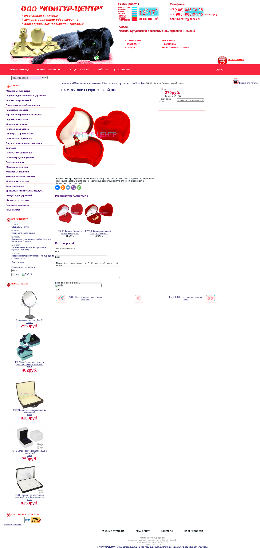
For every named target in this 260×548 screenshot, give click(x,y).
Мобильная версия (13, 524)
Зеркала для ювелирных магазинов (24, 143)
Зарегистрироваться (49, 69)
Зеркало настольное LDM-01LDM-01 (29, 321)
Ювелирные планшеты (18, 91)
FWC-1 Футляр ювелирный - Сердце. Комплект (98, 232)
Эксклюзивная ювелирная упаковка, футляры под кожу (28, 248)
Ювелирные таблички (17, 172)
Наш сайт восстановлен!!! (24, 233)
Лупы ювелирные (15, 162)
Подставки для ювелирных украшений (26, 96)
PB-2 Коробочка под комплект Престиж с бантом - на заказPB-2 (29, 364)
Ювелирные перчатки (17, 167)
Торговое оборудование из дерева (24, 115)
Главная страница (18, 69)
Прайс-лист (104, 69)
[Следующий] (210, 298)
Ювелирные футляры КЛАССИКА (123, 83)
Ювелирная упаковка (17, 124)
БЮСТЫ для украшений (18, 100)
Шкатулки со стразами (17, 200)
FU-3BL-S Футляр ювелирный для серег (185, 298)
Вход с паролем (79, 69)
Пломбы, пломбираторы (19, 153)
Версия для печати (248, 83)
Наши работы (13, 210)
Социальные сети (20, 227)
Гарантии (169, 40)
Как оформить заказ (176, 47)
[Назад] (138, 298)
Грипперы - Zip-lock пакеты (20, 134)
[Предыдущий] (61, 298)
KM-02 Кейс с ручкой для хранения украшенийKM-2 (29, 412)
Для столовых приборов (19, 138)
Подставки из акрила (17, 119)
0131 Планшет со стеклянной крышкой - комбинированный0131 (29, 497)
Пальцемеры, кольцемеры (20, 157)
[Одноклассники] (63, 187)
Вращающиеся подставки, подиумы (24, 191)
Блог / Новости (193, 531)
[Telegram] (68, 187)
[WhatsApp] (79, 187)
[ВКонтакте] (57, 187)
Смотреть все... (17, 262)
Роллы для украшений (17, 205)
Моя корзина (236, 59)
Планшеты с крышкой (17, 110)
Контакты (124, 69)
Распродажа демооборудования (23, 105)
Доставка (170, 44)
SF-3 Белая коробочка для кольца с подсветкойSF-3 (29, 453)
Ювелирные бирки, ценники (21, 176)
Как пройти (133, 44)
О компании (134, 40)
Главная (66, 83)
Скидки (131, 47)
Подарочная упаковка (17, 129)
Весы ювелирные (15, 186)
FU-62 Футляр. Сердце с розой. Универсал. (70, 232)
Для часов (11, 148)
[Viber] (73, 187)
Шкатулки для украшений (19, 195)
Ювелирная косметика (17, 181)
